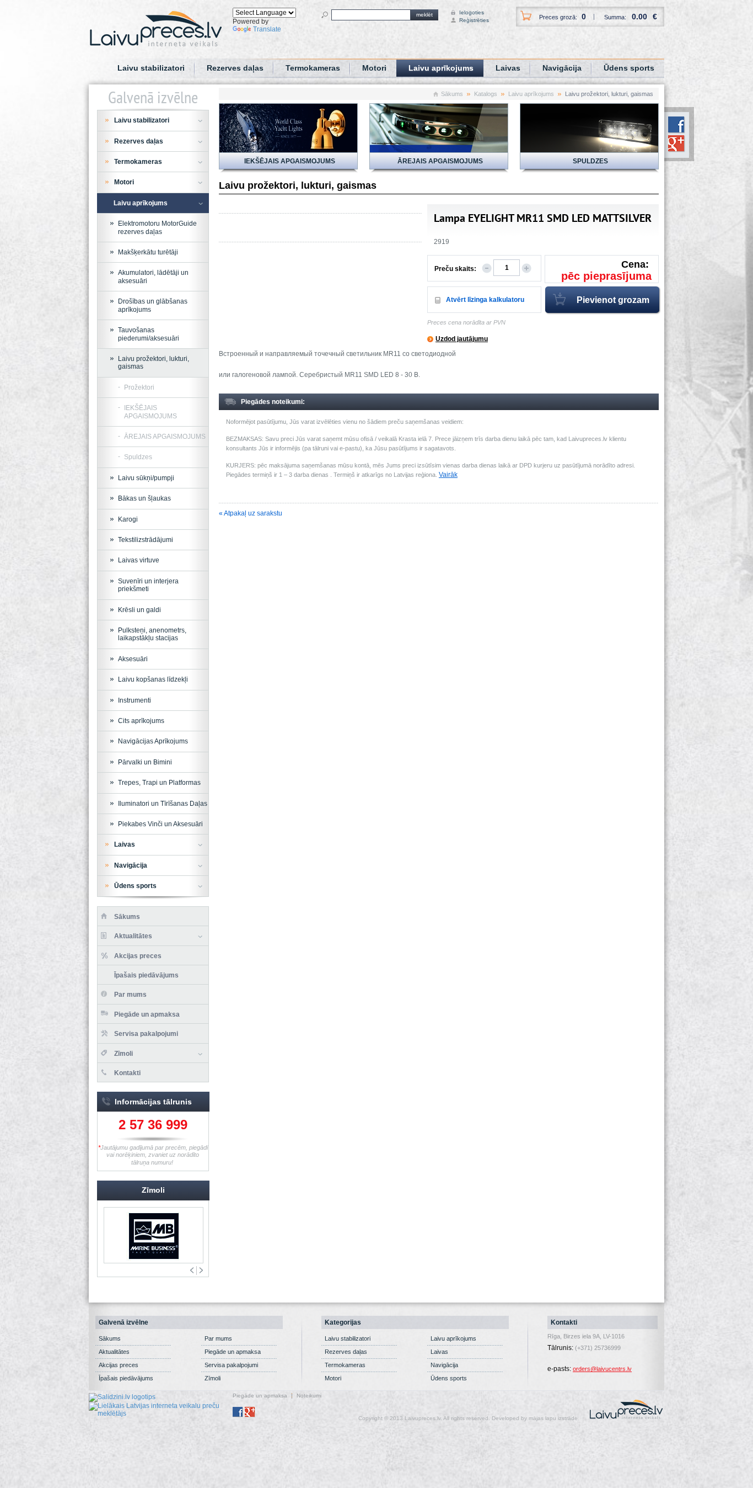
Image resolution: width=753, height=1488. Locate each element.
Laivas (508, 67)
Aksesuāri (133, 659)
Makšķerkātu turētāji (148, 252)
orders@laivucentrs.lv (602, 1368)
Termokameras (313, 67)
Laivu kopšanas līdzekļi (153, 679)
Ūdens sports (629, 67)
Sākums (452, 94)
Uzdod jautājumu (461, 339)
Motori (374, 67)
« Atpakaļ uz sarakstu (250, 513)
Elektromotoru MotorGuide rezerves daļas (157, 227)
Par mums (130, 994)
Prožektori (139, 387)
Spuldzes (138, 457)
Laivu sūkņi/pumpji (146, 478)
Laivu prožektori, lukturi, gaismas (153, 362)
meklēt (424, 15)
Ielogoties (469, 12)
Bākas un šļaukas (144, 498)
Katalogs (485, 94)
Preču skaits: (455, 269)
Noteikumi (309, 1396)
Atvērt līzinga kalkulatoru (485, 300)
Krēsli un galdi (139, 610)
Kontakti (127, 1073)
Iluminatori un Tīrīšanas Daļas (162, 803)
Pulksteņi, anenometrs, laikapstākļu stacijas (152, 634)
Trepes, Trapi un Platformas (159, 782)
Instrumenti (134, 700)
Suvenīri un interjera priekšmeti (148, 585)
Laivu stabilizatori (151, 67)
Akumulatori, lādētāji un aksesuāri (153, 276)
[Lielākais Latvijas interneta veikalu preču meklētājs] (161, 1409)
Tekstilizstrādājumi (145, 540)
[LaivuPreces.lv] (156, 28)
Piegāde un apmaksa (147, 1014)
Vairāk (448, 475)
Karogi (128, 519)
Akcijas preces (138, 956)
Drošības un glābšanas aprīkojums (152, 305)
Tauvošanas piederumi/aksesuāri (148, 334)
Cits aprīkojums (141, 721)
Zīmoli (123, 1053)
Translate (267, 29)
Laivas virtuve (138, 560)
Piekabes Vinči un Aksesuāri (160, 824)
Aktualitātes (133, 936)
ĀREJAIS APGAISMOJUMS (165, 436)
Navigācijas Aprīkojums (153, 741)
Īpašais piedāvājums (146, 975)
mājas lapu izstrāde (553, 1418)
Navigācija (562, 67)
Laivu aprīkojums (441, 67)
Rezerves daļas (235, 67)
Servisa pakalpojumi (146, 1034)
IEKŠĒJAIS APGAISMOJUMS (150, 411)
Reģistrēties (469, 20)
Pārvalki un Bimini (145, 762)
